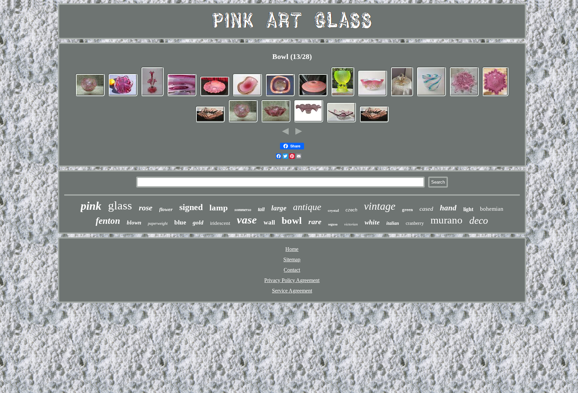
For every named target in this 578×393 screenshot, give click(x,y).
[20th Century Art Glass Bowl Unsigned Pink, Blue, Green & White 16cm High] (431, 95)
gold (198, 222)
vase (247, 220)
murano (446, 220)
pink (91, 206)
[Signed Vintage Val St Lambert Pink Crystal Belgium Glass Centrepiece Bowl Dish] (181, 95)
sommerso (242, 209)
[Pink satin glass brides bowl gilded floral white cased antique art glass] (372, 95)
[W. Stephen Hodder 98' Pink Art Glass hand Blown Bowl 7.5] (210, 121)
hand (448, 208)
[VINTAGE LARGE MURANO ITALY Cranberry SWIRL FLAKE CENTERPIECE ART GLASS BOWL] (495, 95)
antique (307, 207)
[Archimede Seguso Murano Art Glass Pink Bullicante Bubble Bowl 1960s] (247, 95)
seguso (333, 224)
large (278, 208)
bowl (292, 220)
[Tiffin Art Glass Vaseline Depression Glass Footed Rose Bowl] (342, 95)
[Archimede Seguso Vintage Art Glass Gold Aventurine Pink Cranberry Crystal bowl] (280, 95)
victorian (351, 224)
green (407, 209)
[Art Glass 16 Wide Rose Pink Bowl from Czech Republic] (308, 121)
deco (478, 220)
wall (269, 222)
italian (392, 223)
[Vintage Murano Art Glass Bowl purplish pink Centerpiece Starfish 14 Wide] (464, 95)
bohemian (491, 209)
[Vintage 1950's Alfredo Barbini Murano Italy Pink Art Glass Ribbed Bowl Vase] (275, 121)
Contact (292, 270)
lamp (218, 207)
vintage (379, 206)
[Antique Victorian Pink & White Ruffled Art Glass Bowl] (214, 95)
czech (351, 209)
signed (191, 207)
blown (134, 222)
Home (291, 249)
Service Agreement (292, 290)
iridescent (220, 223)
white (372, 222)
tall (261, 209)
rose (146, 207)
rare (314, 221)
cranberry (415, 223)
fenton (108, 221)
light (468, 209)
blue (180, 222)
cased (426, 208)
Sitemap (291, 259)
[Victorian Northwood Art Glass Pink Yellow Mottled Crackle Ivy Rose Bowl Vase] (90, 95)
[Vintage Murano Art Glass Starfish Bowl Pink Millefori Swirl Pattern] (401, 95)
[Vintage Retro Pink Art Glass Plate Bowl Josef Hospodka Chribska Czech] (341, 121)
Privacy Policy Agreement (291, 280)
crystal (333, 210)
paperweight (158, 223)
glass (120, 205)
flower (166, 209)
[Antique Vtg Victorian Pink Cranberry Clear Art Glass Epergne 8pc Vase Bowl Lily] (152, 95)
